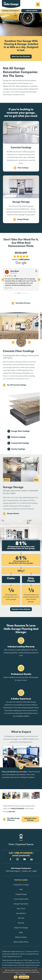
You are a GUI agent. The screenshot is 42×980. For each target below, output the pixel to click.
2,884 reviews (24, 259)
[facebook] (10, 859)
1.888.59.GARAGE (22, 853)
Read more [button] (8, 288)
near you (11, 811)
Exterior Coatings (18, 437)
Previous (13, 342)
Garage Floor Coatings (20, 431)
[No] (40, 974)
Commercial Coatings (20, 443)
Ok (16, 977)
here (15, 739)
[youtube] (24, 859)
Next (29, 342)
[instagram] (17, 859)
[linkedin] (31, 859)
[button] (39, 279)
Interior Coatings (18, 449)
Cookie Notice (24, 977)
